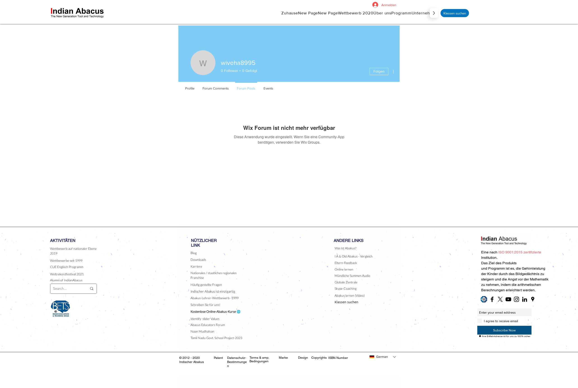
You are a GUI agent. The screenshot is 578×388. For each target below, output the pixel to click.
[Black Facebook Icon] (492, 299)
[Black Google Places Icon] (532, 299)
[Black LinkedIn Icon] (524, 299)
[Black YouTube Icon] (508, 299)
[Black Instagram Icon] (516, 299)
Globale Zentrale (346, 282)
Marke (283, 357)
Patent (218, 358)
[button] (382, 13)
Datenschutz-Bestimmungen (237, 362)
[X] (500, 299)
